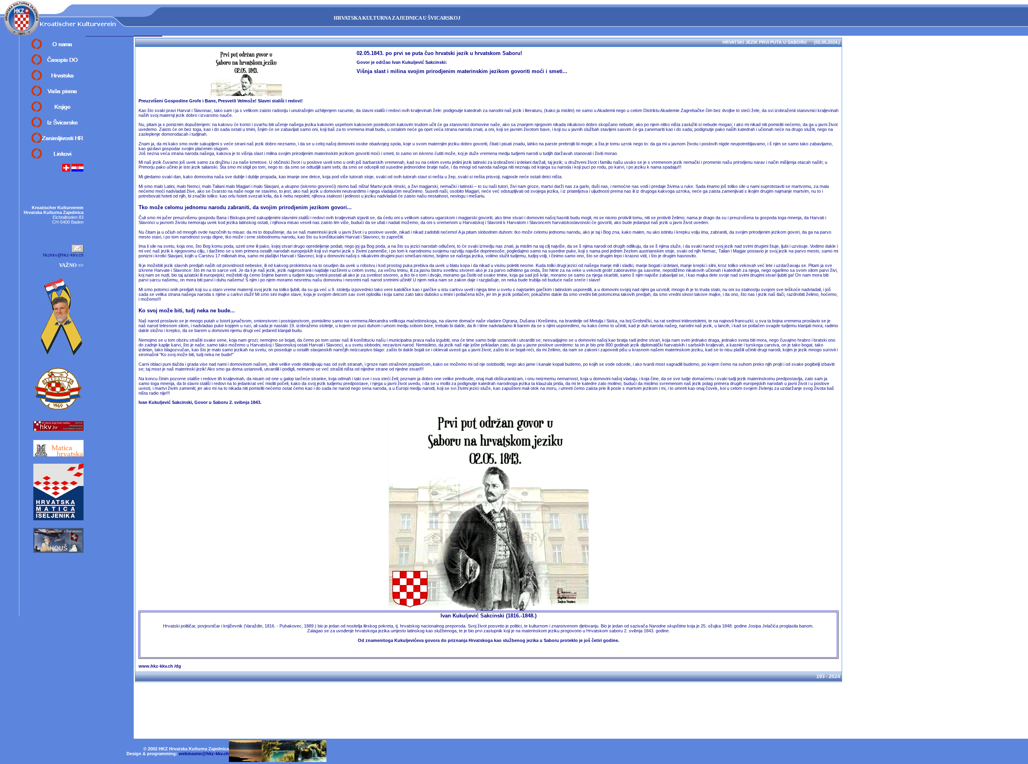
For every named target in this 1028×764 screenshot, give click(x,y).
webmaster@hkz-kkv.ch (204, 753)
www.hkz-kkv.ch (156, 666)
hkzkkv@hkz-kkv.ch (63, 255)
